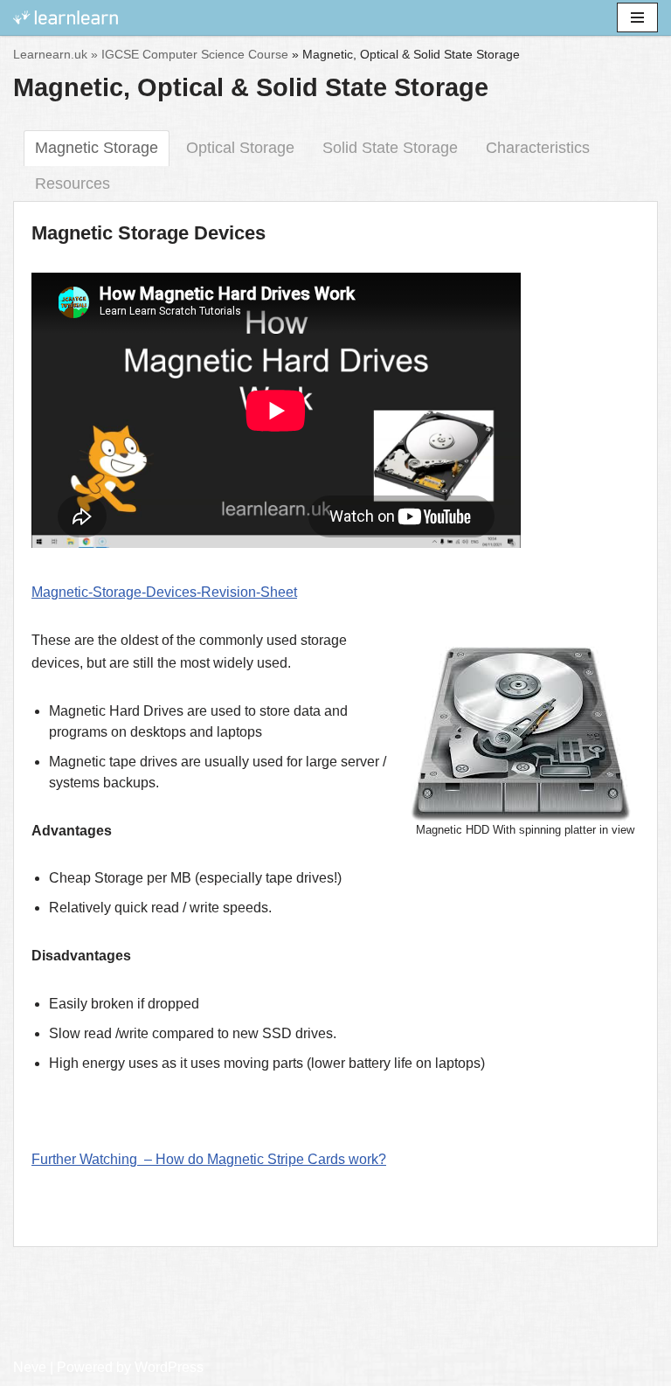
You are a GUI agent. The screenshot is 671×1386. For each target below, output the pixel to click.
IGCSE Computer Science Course (194, 54)
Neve (29, 1367)
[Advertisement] (335, 1304)
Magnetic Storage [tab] (96, 147)
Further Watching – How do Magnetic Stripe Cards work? (208, 1159)
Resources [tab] (72, 183)
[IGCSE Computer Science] (65, 17)
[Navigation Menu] (637, 17)
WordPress (169, 1367)
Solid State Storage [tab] (390, 147)
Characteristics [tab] (538, 147)
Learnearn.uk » (55, 54)
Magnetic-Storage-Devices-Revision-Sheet (164, 592)
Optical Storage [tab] (240, 147)
